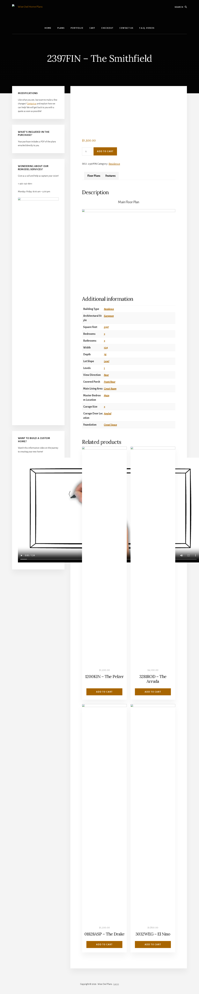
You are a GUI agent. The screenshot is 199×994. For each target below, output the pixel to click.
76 (105, 354)
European (109, 315)
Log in (116, 984)
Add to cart (105, 151)
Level (106, 361)
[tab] (93, 176)
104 (106, 347)
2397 (106, 327)
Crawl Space (110, 424)
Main (106, 395)
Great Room (110, 388)
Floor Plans (93, 175)
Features (110, 175)
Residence (114, 163)
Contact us (31, 103)
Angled (107, 413)
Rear (106, 374)
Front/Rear (109, 381)
